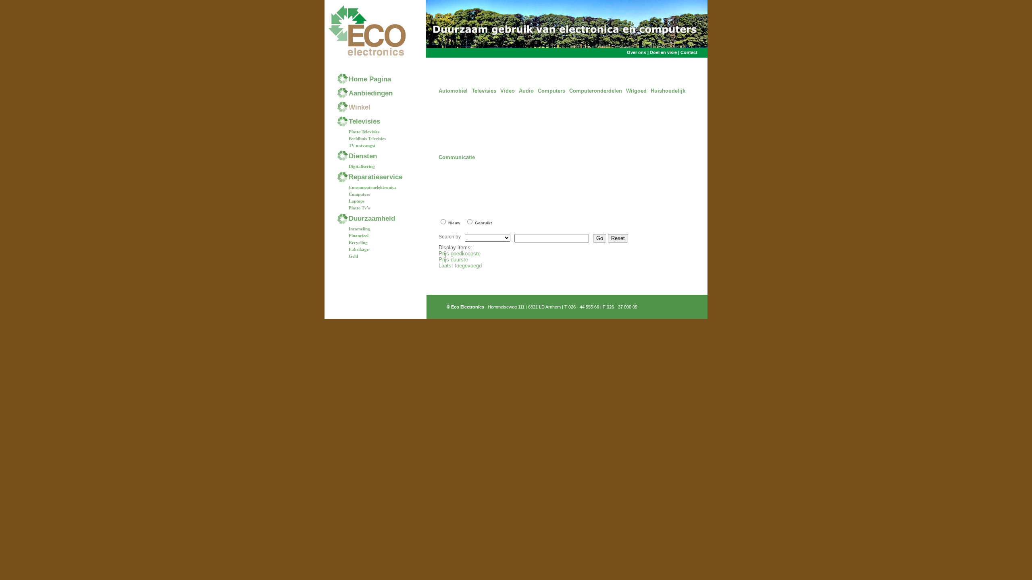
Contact (688, 52)
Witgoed (636, 91)
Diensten (363, 156)
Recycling (358, 242)
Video (507, 91)
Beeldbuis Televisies (367, 138)
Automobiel (453, 91)
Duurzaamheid (372, 218)
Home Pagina (370, 79)
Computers (359, 194)
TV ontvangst (362, 145)
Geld (353, 256)
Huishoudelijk (668, 91)
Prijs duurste (453, 260)
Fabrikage (359, 249)
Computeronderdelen (595, 91)
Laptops (356, 201)
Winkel (359, 107)
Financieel (358, 235)
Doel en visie (663, 52)
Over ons (637, 52)
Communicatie (457, 157)
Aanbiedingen (371, 93)
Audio (526, 91)
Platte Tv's (359, 207)
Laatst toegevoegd (460, 266)
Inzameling (359, 228)
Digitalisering (362, 166)
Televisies (364, 121)
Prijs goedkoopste (460, 254)
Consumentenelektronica (373, 187)
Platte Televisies (364, 131)
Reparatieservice (375, 177)
